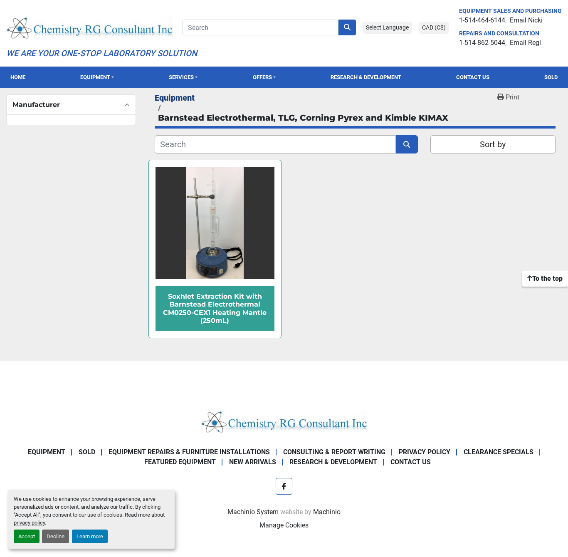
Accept (26, 536)
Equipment (95, 77)
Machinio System (253, 512)
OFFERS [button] (262, 77)
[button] (97, 77)
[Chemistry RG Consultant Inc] (284, 421)
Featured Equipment (180, 462)
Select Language (387, 27)
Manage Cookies (284, 525)
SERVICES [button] (181, 77)
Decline (55, 536)
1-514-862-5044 (482, 43)
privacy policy (29, 523)
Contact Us (472, 77)
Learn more (90, 536)
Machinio (327, 512)
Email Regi (525, 43)
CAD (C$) (434, 27)
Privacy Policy (424, 452)
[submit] (347, 27)
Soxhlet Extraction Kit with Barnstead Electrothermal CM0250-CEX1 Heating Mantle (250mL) (215, 308)
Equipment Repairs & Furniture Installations (189, 452)
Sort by (493, 144)
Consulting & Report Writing (334, 452)
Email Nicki (526, 20)
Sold (551, 77)
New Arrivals (252, 462)
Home (17, 77)
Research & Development (366, 77)
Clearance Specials (498, 452)
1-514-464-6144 (482, 20)
